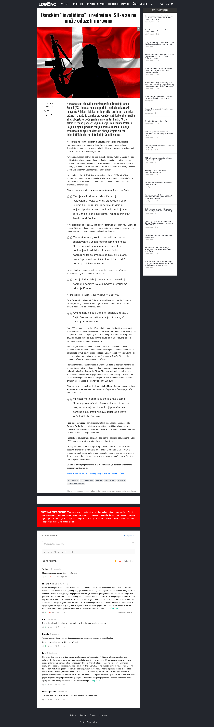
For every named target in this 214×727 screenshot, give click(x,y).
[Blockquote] (65, 551)
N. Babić (50, 103)
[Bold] (44, 551)
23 (158, 34)
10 (157, 187)
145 (158, 123)
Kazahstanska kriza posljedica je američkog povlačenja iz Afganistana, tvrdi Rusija (158, 249)
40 (157, 253)
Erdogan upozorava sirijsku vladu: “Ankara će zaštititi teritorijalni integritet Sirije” (159, 133)
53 (157, 137)
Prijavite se (130, 536)
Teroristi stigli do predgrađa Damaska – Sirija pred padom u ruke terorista (159, 97)
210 (158, 88)
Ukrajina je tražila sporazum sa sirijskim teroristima (159, 146)
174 (158, 100)
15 (50, 114)
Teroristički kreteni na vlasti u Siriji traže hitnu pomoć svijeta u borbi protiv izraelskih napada (159, 70)
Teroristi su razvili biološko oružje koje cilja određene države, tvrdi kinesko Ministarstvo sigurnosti (159, 196)
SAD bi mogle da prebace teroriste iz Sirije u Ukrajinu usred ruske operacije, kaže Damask (159, 223)
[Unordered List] (62, 551)
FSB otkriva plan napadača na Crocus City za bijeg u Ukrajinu (158, 159)
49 (157, 201)
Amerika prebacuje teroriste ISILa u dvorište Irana (158, 31)
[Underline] (51, 551)
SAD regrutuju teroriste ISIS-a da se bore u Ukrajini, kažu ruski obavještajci (159, 210)
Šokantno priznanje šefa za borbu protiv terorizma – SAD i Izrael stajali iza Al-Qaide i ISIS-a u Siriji (159, 17)
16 (157, 239)
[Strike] (55, 551)
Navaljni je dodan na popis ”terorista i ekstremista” (158, 236)
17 (157, 213)
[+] (79, 552)
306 (158, 74)
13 (158, 22)
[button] (161, 4)
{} (76, 552)
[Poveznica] (167, 4)
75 (157, 46)
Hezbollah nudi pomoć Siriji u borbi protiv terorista (159, 110)
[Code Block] (69, 551)
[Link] (72, 551)
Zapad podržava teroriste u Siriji (156, 121)
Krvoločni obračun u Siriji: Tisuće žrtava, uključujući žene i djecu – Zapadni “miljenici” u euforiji (159, 56)
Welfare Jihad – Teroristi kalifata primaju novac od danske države (95, 473)
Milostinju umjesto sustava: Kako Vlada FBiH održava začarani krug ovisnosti (159, 43)
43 (157, 174)
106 (158, 60)
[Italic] (48, 551)
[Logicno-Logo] (48, 4)
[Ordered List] (58, 551)
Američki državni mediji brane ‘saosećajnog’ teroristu (155, 171)
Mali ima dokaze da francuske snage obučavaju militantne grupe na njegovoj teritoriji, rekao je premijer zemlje (159, 263)
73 (157, 113)
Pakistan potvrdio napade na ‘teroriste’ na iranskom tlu (159, 183)
